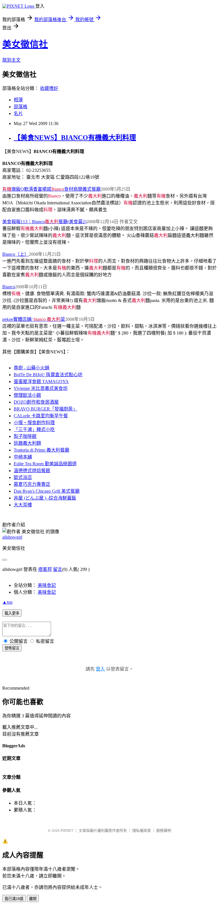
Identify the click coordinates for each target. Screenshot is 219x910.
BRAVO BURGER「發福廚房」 (45, 408)
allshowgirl (12, 537)
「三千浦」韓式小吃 (34, 429)
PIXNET (66, 830)
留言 (57, 569)
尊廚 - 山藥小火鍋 (31, 367)
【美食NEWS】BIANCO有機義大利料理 (75, 137)
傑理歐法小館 (27, 395)
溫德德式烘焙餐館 (32, 470)
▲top (7, 602)
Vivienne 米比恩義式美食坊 (41, 388)
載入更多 (12, 613)
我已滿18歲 (14, 899)
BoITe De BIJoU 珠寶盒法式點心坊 (48, 374)
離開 (32, 899)
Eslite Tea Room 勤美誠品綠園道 (45, 463)
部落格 (20, 106)
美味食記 (47, 585)
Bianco (8, 286)
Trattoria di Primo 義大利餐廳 (41, 450)
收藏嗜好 (49, 88)
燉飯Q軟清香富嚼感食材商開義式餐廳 (51, 189)
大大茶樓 (23, 504)
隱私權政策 (141, 830)
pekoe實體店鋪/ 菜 (33, 319)
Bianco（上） (15, 254)
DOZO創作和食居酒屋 (36, 402)
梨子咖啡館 (25, 436)
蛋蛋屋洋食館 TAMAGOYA (41, 381)
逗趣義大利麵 (27, 443)
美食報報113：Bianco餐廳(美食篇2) (44, 221)
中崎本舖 (23, 456)
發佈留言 (12, 648)
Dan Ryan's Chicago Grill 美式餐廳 (47, 491)
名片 (18, 113)
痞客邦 (45, 569)
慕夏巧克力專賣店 (32, 484)
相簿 (18, 99)
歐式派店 (23, 477)
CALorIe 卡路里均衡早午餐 (41, 415)
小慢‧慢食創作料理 (34, 422)
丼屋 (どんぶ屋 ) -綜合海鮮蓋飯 (45, 498)
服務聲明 (163, 830)
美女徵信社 (25, 44)
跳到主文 (11, 60)
